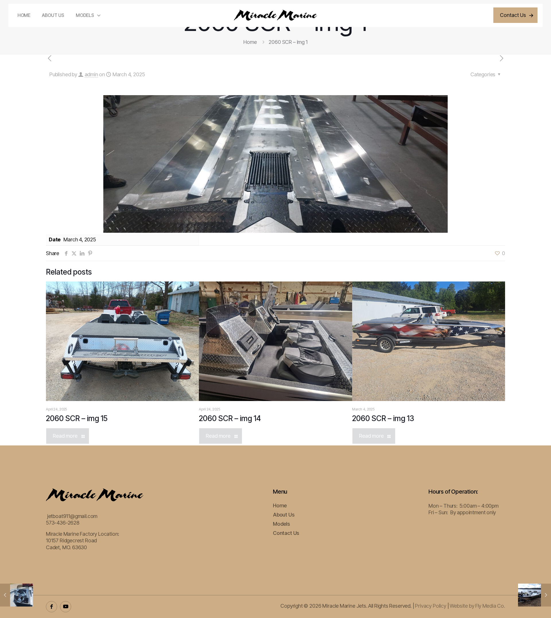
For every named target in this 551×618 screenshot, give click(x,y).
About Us (283, 515)
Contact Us (286, 533)
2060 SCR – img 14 (230, 418)
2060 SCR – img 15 (77, 418)
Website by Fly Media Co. (477, 606)
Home (250, 42)
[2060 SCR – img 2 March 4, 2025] (16, 595)
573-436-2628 (62, 523)
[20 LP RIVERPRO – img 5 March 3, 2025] (534, 595)
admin (91, 74)
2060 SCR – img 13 (383, 418)
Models (281, 524)
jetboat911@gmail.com (72, 516)
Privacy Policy (430, 606)
